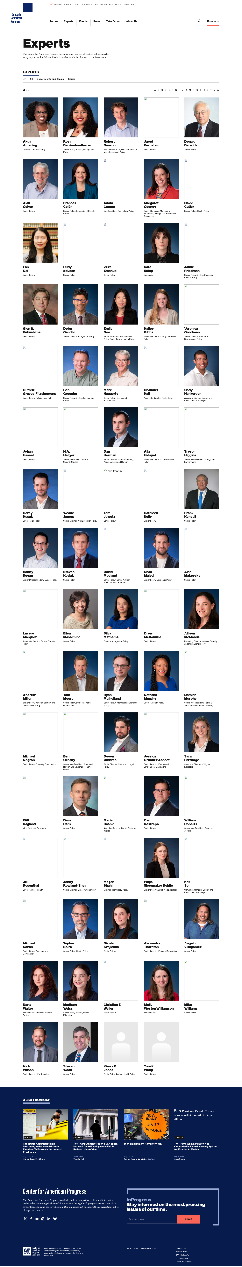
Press (96, 21)
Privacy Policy (181, 1252)
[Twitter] (25, 1219)
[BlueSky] (54, 1219)
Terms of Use (181, 1249)
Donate (212, 21)
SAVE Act (87, 4)
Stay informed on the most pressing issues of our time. (166, 1204)
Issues (54, 21)
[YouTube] (37, 1219)
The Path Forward (63, 4)
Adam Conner (179, 1159)
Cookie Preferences (183, 1262)
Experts (69, 21)
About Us (131, 21)
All (31, 79)
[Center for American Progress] (28, 13)
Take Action (113, 21)
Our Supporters (182, 1258)
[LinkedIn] (48, 1219)
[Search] (199, 22)
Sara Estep (142, 1159)
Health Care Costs (124, 4)
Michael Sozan (29, 1159)
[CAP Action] (32, 1251)
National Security (103, 4)
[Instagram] (43, 1219)
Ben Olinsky (40, 1159)
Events (83, 21)
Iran (77, 4)
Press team (100, 57)
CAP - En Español (182, 1255)
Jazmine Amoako (130, 1159)
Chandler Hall (78, 1159)
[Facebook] (31, 1219)
